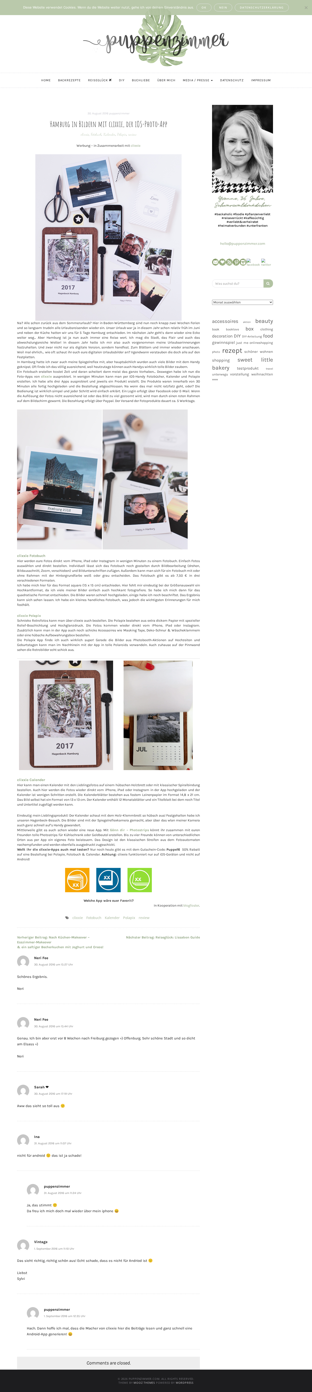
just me (242, 343)
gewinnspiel (223, 342)
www (215, 379)
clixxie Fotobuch (31, 556)
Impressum (261, 80)
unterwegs (220, 374)
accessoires (225, 321)
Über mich (166, 80)
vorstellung (239, 374)
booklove (232, 329)
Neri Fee (41, 958)
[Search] (268, 283)
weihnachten (262, 374)
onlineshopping (261, 343)
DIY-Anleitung (252, 336)
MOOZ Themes (144, 1382)
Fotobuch (96, 134)
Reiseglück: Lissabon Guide (163, 937)
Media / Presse (196, 80)
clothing (266, 329)
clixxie (85, 134)
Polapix (122, 134)
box (249, 329)
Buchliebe (141, 80)
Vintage (41, 1242)
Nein (223, 7)
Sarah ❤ (41, 1087)
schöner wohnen (258, 351)
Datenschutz (232, 80)
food (268, 336)
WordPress (185, 1382)
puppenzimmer (119, 113)
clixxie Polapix (29, 616)
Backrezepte (69, 80)
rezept (232, 350)
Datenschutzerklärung (262, 7)
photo (216, 352)
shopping (221, 360)
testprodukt (248, 368)
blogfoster (191, 905)
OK (204, 7)
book (215, 329)
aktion (247, 322)
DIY (122, 80)
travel (269, 368)
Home (46, 80)
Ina (37, 1137)
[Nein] (305, 7)
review (132, 134)
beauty (264, 321)
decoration (222, 336)
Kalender (109, 134)
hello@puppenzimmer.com (242, 243)
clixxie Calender (31, 780)
